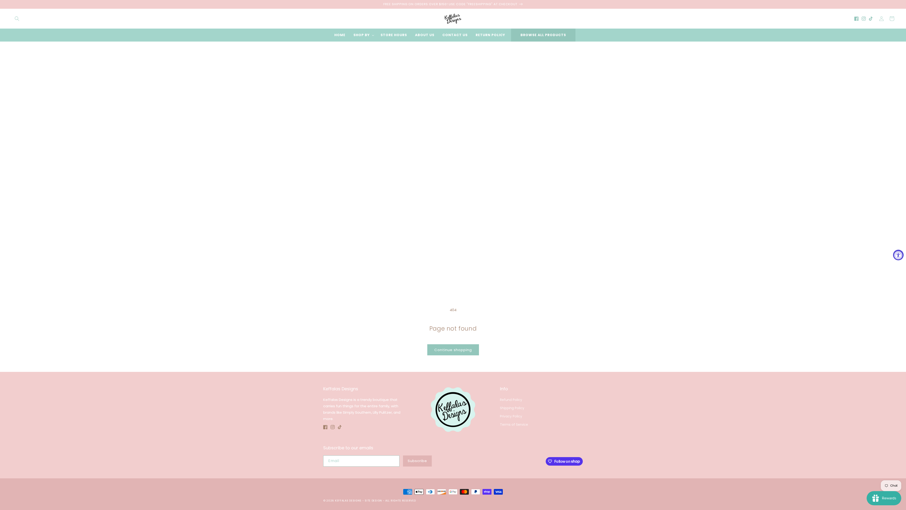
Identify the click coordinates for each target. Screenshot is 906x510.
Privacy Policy (511, 416)
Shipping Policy (512, 408)
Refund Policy (511, 399)
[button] (17, 18)
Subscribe (417, 460)
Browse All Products (543, 35)
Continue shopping (453, 349)
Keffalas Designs (348, 500)
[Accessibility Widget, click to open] (898, 255)
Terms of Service (514, 424)
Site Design (373, 500)
